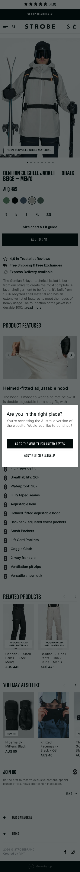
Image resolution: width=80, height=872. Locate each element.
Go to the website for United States (40, 443)
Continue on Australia (40, 455)
